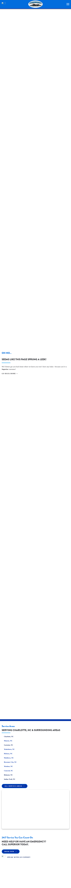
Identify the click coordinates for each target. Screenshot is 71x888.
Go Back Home (9, 373)
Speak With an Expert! (19, 857)
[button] (67, 4)
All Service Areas (13, 786)
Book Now (9, 851)
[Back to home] (35, 4)
